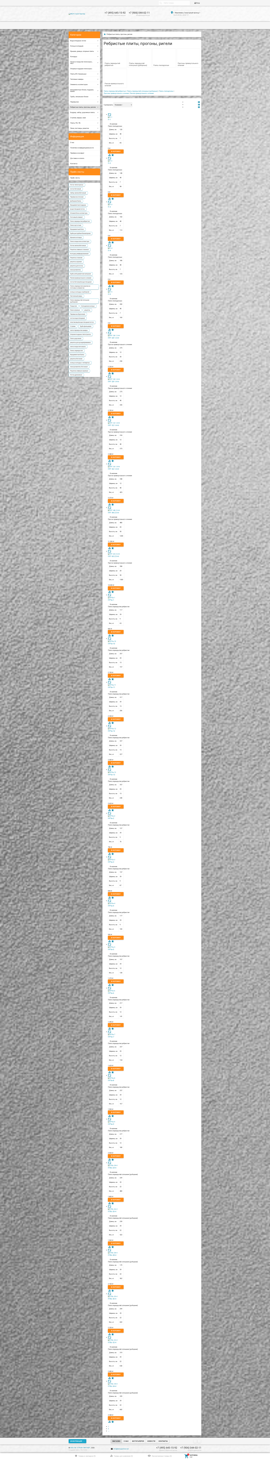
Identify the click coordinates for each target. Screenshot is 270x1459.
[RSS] (199, 1441)
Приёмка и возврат (77, 153)
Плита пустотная (75, 225)
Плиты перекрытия (76, 350)
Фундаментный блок (77, 229)
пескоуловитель (75, 270)
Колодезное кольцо (88, 306)
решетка (87, 310)
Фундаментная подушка (78, 205)
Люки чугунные (75, 310)
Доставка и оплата (77, 158)
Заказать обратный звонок (116, 15)
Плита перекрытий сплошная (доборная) (79, 301)
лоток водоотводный (77, 318)
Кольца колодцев (76, 46)
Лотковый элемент (76, 217)
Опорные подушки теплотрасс (81, 69)
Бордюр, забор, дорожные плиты (82, 112)
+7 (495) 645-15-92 (115, 12)
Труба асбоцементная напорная (80, 274)
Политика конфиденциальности (82, 148)
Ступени (72, 326)
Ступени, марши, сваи (78, 118)
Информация (76, 1441)
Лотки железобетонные (78, 245)
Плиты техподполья (166, 91)
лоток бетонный (75, 189)
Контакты (73, 164)
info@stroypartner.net (120, 1449)
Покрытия (73, 306)
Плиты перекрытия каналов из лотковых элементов (80, 287)
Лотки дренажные (76, 375)
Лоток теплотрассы (76, 185)
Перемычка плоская (76, 197)
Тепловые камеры (76, 79)
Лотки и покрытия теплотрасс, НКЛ (81, 62)
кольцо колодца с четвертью (80, 362)
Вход (197, 3)
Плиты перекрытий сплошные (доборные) (142, 91)
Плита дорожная (75, 338)
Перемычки (74, 102)
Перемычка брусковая (77, 314)
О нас (72, 142)
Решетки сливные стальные (79, 249)
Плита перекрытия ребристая (80, 221)
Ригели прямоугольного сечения (80, 278)
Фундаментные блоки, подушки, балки (82, 90)
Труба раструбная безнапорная (80, 233)
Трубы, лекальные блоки (79, 97)
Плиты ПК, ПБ (75, 123)
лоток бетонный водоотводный (80, 282)
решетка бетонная (76, 358)
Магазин (116, 1441)
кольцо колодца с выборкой (79, 292)
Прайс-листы (75, 178)
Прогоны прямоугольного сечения (116, 93)
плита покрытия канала (78, 346)
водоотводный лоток (77, 209)
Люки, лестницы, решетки (79, 128)
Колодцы (73, 56)
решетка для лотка (76, 266)
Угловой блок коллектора (78, 213)
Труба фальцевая (85, 326)
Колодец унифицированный (79, 253)
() (85, 1455)
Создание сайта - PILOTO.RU (78, 1450)
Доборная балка (75, 201)
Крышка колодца (76, 237)
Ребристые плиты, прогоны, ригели (83, 107)
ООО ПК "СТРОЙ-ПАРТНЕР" (80, 1448)
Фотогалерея (138, 1441)
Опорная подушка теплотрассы (80, 334)
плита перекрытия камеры (79, 330)
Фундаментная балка (77, 354)
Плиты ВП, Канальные (78, 74)
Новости (151, 1441)
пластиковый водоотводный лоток (82, 322)
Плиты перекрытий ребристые (115, 91)
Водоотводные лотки (78, 41)
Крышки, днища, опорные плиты (82, 51)
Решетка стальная (76, 257)
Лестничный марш (76, 296)
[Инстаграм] (195, 1441)
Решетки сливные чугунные (79, 371)
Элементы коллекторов (79, 84)
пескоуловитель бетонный (79, 366)
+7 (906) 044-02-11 (139, 12)
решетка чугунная (76, 261)
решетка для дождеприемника (80, 342)
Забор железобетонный (78, 193)
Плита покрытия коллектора (79, 241)
